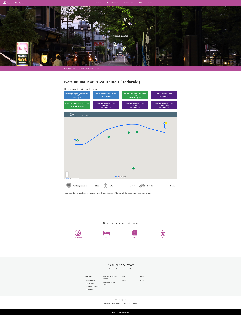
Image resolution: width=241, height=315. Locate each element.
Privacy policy (126, 303)
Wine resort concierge (112, 2)
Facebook (118, 299)
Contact (135, 303)
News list (124, 280)
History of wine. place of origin (92, 286)
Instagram (122, 299)
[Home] (64, 66)
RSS (125, 299)
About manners (89, 289)
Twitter (115, 299)
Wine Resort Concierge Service (109, 283)
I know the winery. (89, 283)
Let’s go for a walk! (90, 280)
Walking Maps (71, 68)
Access (150, 2)
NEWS (140, 2)
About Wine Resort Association (112, 303)
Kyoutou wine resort (120, 265)
